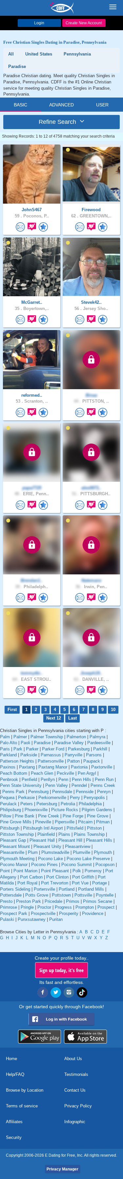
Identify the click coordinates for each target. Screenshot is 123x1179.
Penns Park (13, 791)
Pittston (94, 828)
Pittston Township (17, 834)
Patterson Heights (17, 761)
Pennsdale (62, 791)
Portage (99, 882)
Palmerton (76, 736)
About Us (73, 1058)
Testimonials (76, 1074)
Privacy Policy (78, 1105)
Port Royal (27, 882)
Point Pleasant (55, 870)
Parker (32, 748)
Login (39, 23)
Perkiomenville (52, 797)
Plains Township (89, 834)
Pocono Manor (14, 864)
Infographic (74, 1121)
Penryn (104, 791)
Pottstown (61, 895)
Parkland (8, 754)
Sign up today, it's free (61, 970)
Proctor (44, 907)
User (102, 104)
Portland (66, 889)
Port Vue (80, 882)
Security (14, 1137)
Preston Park (28, 901)
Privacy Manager (62, 1169)
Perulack (8, 803)
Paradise (42, 742)
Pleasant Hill (70, 840)
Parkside (28, 754)
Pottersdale (11, 895)
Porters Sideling (15, 889)
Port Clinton (57, 877)
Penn (63, 779)
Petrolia (68, 803)
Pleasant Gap (13, 840)
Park (17, 748)
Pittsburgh (9, 828)
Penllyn (48, 779)
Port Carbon (31, 877)
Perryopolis (94, 797)
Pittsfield (75, 828)
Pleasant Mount (15, 846)
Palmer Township (47, 736)
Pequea (7, 797)
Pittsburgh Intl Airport (43, 828)
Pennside (84, 791)
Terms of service (22, 1105)
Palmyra (97, 736)
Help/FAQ (15, 1074)
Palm (5, 736)
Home (11, 1058)
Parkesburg (79, 748)
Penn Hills (81, 779)
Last (72, 718)
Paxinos (7, 767)
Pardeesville (99, 742)
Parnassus (51, 754)
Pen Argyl (87, 773)
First (12, 709)
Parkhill (100, 748)
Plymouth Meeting (17, 858)
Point (5, 870)
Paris (5, 748)
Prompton (84, 907)
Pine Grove (97, 815)
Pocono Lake (50, 858)
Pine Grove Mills (15, 821)
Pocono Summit (76, 864)
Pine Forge (73, 815)
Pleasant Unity (47, 846)
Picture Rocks (64, 809)
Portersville (44, 889)
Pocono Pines (44, 864)
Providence (92, 913)
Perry (75, 797)
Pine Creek (48, 815)
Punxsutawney (32, 919)
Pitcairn (85, 821)
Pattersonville (51, 761)
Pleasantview (77, 846)
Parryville (73, 754)
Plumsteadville (55, 852)
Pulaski (7, 919)
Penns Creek (103, 785)
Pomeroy (93, 870)
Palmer (20, 736)
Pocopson (104, 864)
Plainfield (46, 834)
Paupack (91, 761)
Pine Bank (24, 815)
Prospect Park (13, 913)
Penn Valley (56, 785)
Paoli (25, 742)
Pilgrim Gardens (97, 809)
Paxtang (27, 767)
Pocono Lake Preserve (88, 858)
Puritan (56, 919)
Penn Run (104, 779)
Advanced (61, 104)
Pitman (103, 821)
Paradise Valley (69, 742)
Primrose (8, 907)
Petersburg (46, 803)
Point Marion (25, 870)
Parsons (94, 754)
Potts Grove (36, 895)
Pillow (5, 815)
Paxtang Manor (52, 767)
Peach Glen (42, 773)
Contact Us (75, 1090)
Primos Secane (97, 901)
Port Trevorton (54, 882)
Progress (63, 907)
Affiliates (14, 1121)
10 (113, 709)
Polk (76, 870)
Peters (26, 803)
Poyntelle (104, 895)
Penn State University (21, 785)
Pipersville (64, 821)
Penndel (79, 785)
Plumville (81, 852)
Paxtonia (79, 767)
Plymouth (103, 852)
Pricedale (53, 901)
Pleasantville (12, 852)
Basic (20, 104)
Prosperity (68, 913)
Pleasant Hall (42, 840)
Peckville (65, 773)
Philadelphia (90, 803)
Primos (72, 901)
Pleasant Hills (99, 840)
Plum (33, 852)
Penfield (29, 779)
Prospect (105, 907)
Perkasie (26, 797)
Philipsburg (10, 809)
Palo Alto (8, 742)
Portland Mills (91, 889)
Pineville (43, 821)
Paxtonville (101, 767)
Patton (73, 761)
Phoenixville (36, 809)
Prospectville (43, 913)
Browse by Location (24, 1090)
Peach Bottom (13, 773)
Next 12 (53, 718)
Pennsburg (38, 791)
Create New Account (84, 23)
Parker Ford (53, 748)
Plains (64, 834)
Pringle (27, 907)
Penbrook (9, 779)
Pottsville (83, 895)
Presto (6, 901)
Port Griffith (83, 877)
